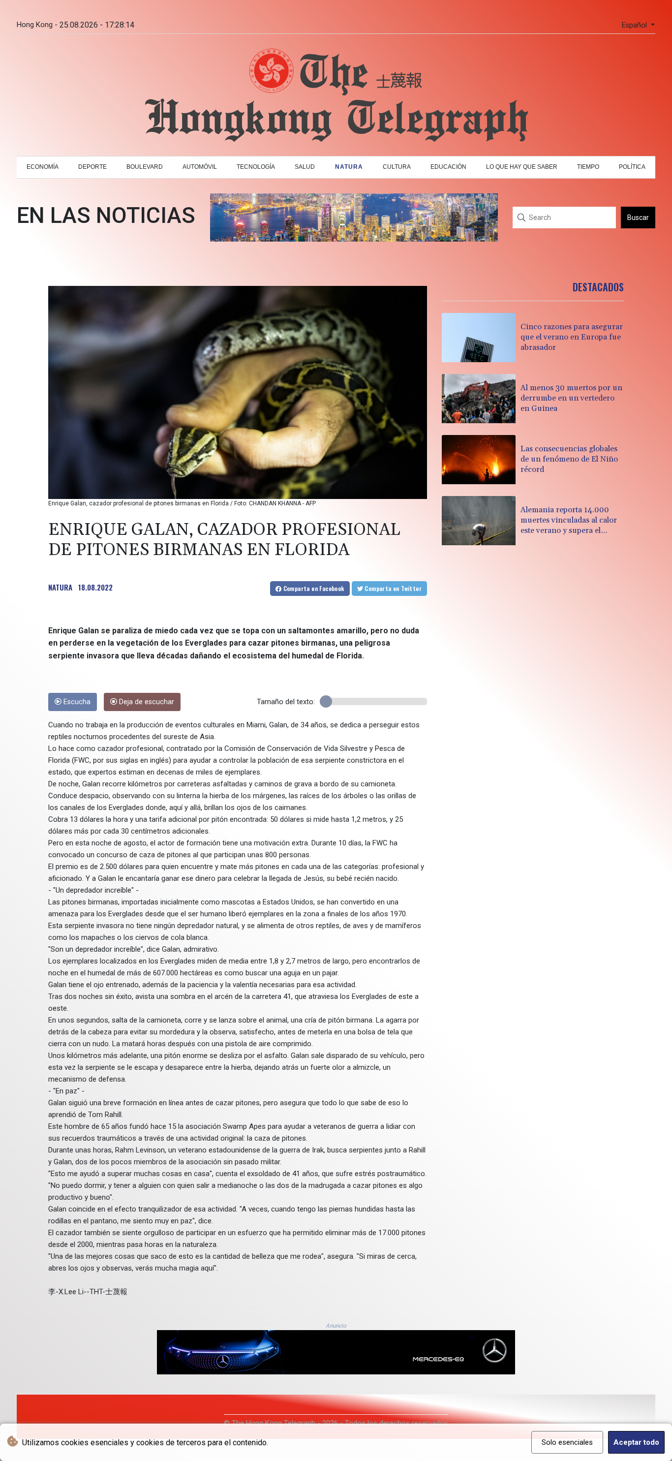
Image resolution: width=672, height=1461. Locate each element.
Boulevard (144, 166)
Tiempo (588, 166)
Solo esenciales (567, 1442)
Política (632, 166)
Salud (305, 166)
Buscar (638, 217)
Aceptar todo (636, 1442)
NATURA (60, 587)
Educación (448, 166)
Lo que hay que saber (521, 166)
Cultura (397, 166)
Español (635, 25)
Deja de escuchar (145, 702)
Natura (349, 166)
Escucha (76, 702)
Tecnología (256, 166)
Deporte (92, 166)
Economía (43, 166)
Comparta (312, 588)
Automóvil (200, 166)
